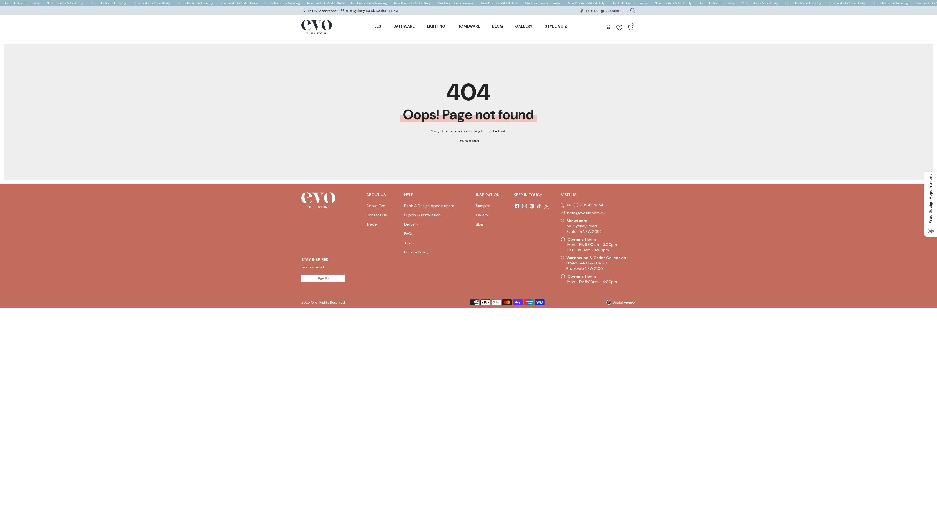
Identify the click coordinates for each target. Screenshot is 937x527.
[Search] (633, 10)
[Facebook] (517, 206)
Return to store (468, 141)
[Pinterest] (532, 206)
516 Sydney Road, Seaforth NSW (372, 10)
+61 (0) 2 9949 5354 (323, 10)
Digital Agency (624, 302)
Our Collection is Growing (21, 3)
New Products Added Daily (65, 3)
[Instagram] (524, 206)
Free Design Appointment (607, 10)
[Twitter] (546, 206)
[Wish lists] (619, 28)
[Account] (608, 27)
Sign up (323, 278)
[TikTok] (539, 206)
